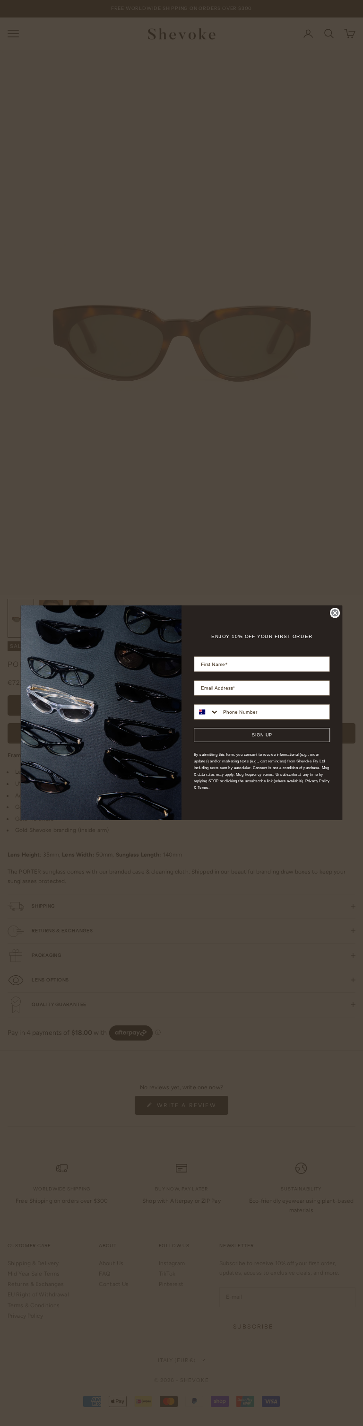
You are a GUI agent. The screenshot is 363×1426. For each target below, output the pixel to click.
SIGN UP (262, 735)
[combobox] (206, 712)
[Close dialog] (335, 613)
